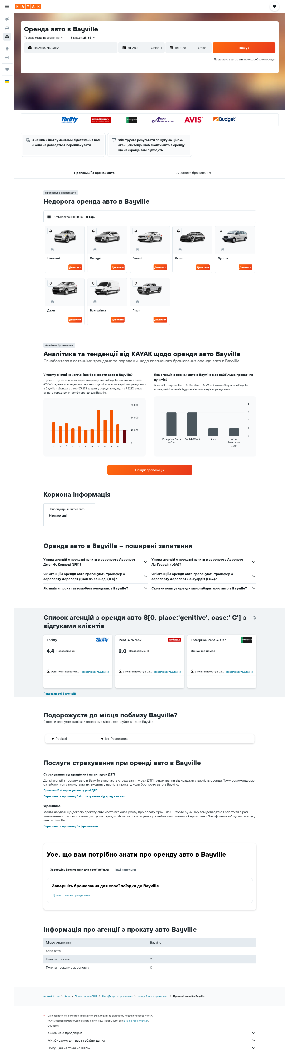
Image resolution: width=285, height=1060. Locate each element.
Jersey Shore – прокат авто (152, 996)
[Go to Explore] (7, 49)
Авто (67, 996)
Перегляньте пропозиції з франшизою (70, 826)
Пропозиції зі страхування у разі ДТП (70, 790)
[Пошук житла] (7, 28)
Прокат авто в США (86, 996)
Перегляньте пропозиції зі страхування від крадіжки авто (84, 796)
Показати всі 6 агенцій (59, 693)
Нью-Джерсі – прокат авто (117, 996)
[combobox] (44, 38)
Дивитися (75, 267)
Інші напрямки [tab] (125, 869)
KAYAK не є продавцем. (65, 1033)
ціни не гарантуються (136, 1020)
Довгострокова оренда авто (71, 895)
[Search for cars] (7, 37)
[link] (149, 470)
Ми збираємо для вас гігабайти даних (76, 1040)
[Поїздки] (7, 69)
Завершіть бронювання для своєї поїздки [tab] (79, 869)
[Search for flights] (7, 19)
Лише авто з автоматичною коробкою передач (244, 59)
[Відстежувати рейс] (7, 57)
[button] (7, 6)
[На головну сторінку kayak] (28, 6)
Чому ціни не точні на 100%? (69, 1048)
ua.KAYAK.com (51, 996)
